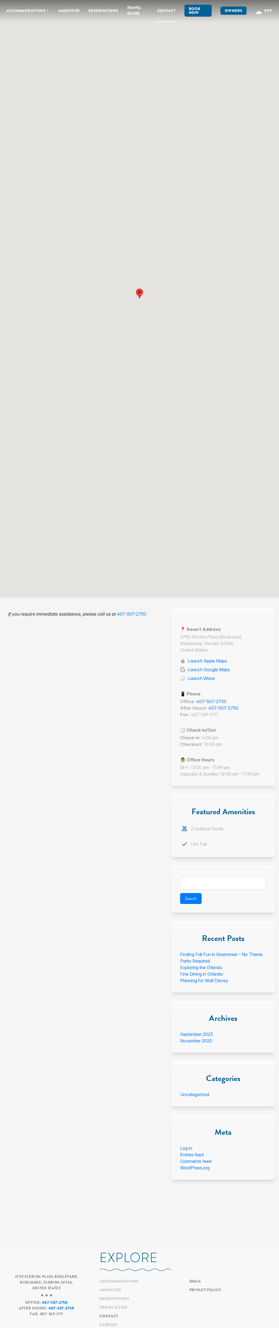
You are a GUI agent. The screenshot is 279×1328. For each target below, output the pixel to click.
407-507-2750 (131, 614)
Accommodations (26, 10)
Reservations (103, 10)
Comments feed (195, 1161)
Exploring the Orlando (201, 967)
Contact (166, 10)
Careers (108, 1324)
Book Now (195, 10)
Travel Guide (134, 10)
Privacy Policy (205, 1290)
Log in (186, 1148)
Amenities (69, 10)
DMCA (195, 1281)
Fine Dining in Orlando (201, 974)
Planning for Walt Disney (204, 980)
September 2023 (196, 1034)
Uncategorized (194, 1094)
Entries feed (192, 1154)
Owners (233, 10)
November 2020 (196, 1040)
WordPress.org (195, 1167)
